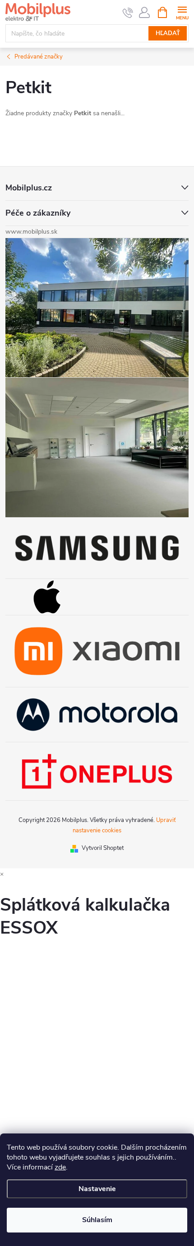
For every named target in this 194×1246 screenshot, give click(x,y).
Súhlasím (97, 1220)
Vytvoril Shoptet (103, 848)
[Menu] (182, 12)
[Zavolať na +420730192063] (128, 12)
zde (60, 1167)
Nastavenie (97, 1189)
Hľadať (168, 33)
